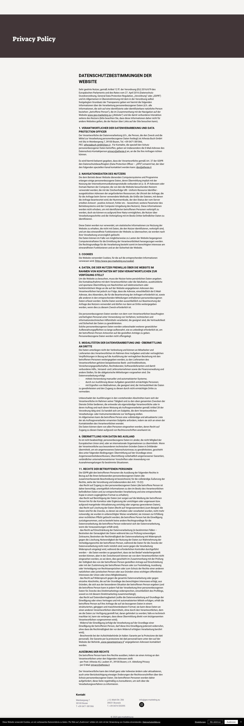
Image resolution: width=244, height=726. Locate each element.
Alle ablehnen (215, 722)
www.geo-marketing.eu (99, 115)
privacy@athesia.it (117, 151)
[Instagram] (141, 704)
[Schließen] (240, 722)
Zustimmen (231, 722)
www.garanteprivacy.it (112, 642)
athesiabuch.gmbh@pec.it (97, 144)
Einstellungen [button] (200, 722)
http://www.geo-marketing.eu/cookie (114, 261)
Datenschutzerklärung (151, 722)
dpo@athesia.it (143, 167)
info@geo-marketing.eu (149, 700)
